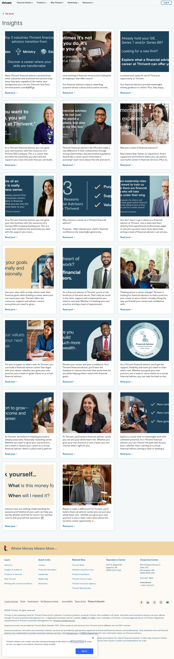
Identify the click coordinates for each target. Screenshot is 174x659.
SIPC (93, 618)
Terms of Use (80, 601)
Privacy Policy (77, 642)
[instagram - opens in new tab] (161, 602)
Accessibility (67, 601)
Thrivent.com (71, 633)
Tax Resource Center (50, 601)
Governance (33, 601)
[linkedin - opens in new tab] (148, 602)
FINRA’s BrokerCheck (89, 633)
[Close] (93, 638)
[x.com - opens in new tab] (154, 602)
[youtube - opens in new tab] (167, 602)
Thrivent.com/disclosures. (64, 620)
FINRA (84, 618)
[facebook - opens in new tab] (141, 602)
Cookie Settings (11, 601)
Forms (22, 601)
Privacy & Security (96, 601)
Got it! (84, 651)
